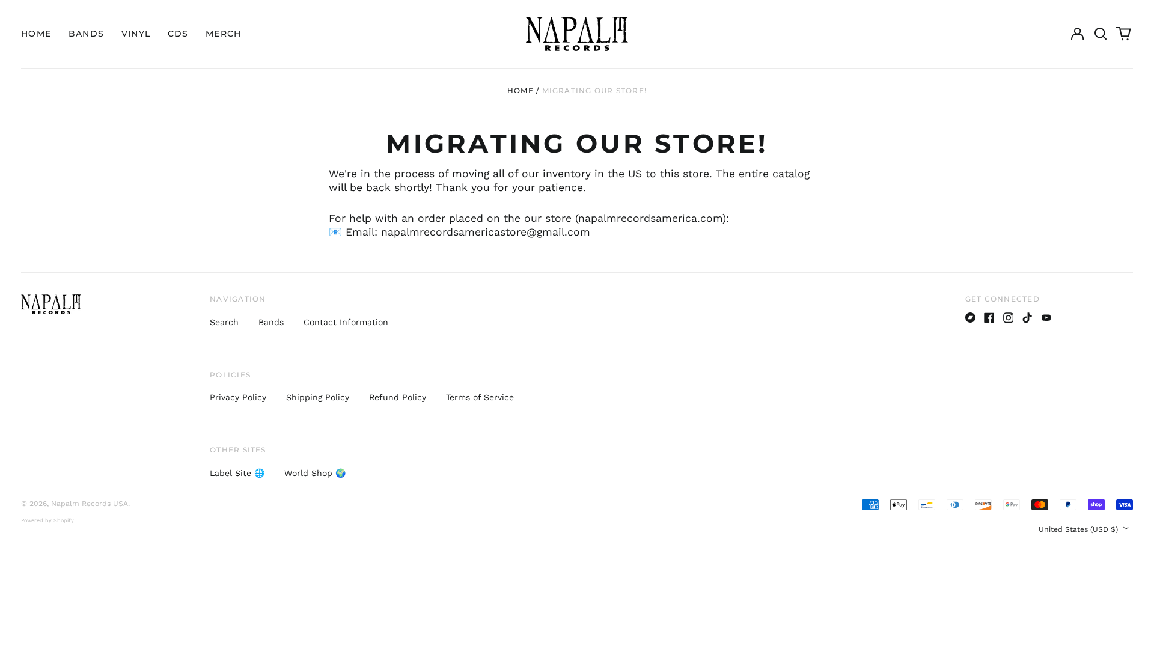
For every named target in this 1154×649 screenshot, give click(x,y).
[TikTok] (1027, 317)
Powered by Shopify (47, 520)
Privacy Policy (238, 397)
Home (36, 33)
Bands (87, 33)
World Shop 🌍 (315, 473)
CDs (178, 33)
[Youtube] (1046, 317)
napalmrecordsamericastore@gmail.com (485, 232)
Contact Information (346, 322)
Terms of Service (480, 397)
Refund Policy (397, 397)
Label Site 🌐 (237, 473)
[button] (1100, 34)
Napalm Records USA (89, 503)
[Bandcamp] (970, 317)
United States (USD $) (1079, 529)
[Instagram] (1008, 317)
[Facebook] (989, 317)
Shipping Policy (317, 397)
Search (224, 322)
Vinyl (136, 33)
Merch (224, 33)
